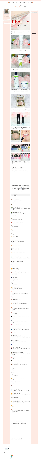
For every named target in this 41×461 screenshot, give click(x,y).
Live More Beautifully (18, 186)
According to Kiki (14, 335)
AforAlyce (13, 199)
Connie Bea (13, 347)
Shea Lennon (13, 389)
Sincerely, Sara (13, 354)
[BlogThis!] (14, 194)
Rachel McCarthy (14, 212)
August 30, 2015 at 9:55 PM (17, 389)
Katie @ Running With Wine (14, 225)
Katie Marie (13, 393)
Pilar (12, 363)
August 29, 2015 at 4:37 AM (16, 363)
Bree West (15, 188)
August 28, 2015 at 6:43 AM (17, 199)
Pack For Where (17, 187)
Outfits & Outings (13, 187)
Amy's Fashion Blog (14, 324)
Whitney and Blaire (14, 207)
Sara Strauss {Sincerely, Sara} (15, 352)
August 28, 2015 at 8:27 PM (20, 352)
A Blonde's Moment (14, 215)
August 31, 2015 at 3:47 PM (17, 397)
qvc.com (24, 128)
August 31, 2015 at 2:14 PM (17, 393)
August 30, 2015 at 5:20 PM (17, 381)
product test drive (14, 195)
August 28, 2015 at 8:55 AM (16, 236)
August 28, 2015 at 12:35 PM (17, 299)
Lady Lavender (27, 188)
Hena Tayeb (13, 397)
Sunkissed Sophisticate (19, 188)
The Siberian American (14, 344)
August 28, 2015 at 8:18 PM (17, 347)
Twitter (17, 422)
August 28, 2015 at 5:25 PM (19, 344)
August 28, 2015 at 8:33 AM (20, 225)
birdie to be (13, 248)
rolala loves (16, 284)
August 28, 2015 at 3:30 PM (18, 324)
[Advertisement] (20, 430)
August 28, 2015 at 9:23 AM (17, 248)
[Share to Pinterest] (16, 194)
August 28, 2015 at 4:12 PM (18, 335)
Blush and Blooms (24, 188)
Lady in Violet (28, 186)
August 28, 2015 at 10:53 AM (19, 282)
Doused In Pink (13, 254)
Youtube (24, 423)
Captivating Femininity (22, 187)
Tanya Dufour (13, 299)
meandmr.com (13, 381)
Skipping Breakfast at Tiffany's (23, 189)
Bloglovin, (17, 423)
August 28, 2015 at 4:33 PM (16, 340)
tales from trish (15, 242)
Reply (13, 202)
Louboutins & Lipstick (14, 304)
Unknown (13, 236)
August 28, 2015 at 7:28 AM (18, 212)
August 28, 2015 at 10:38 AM (16, 268)
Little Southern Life (18, 189)
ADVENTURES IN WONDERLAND (15, 201)
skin (16, 195)
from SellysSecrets (14, 375)
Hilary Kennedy (22, 186)
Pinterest (20, 423)
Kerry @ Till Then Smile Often (15, 360)
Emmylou (13, 340)
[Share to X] (15, 194)
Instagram (17, 375)
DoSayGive (13, 188)
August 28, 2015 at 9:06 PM (20, 360)
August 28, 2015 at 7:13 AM (18, 207)
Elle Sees (25, 187)
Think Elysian (28, 187)
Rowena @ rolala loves (14, 282)
